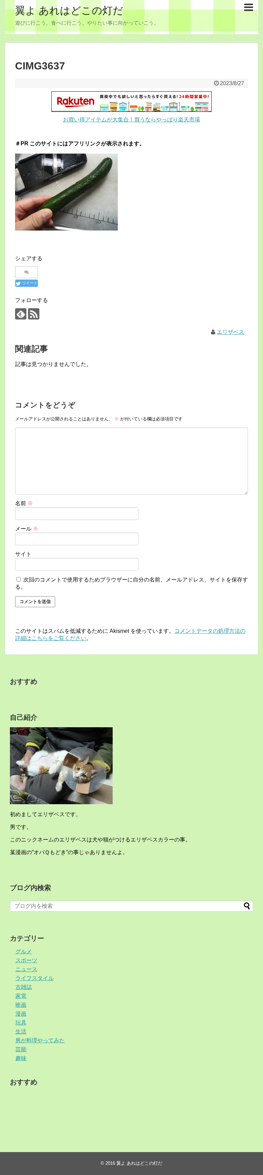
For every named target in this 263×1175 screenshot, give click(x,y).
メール (26, 529)
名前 (24, 503)
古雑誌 (23, 987)
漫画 (20, 1014)
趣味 (20, 1058)
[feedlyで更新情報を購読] (20, 313)
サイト (23, 554)
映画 (20, 1005)
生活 (20, 1031)
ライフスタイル (34, 978)
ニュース (26, 969)
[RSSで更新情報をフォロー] (33, 313)
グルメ (23, 951)
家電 (20, 996)
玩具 (20, 1023)
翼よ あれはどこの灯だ (69, 10)
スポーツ (26, 960)
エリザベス (230, 332)
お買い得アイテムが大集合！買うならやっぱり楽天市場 (131, 119)
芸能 (20, 1049)
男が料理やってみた (40, 1040)
